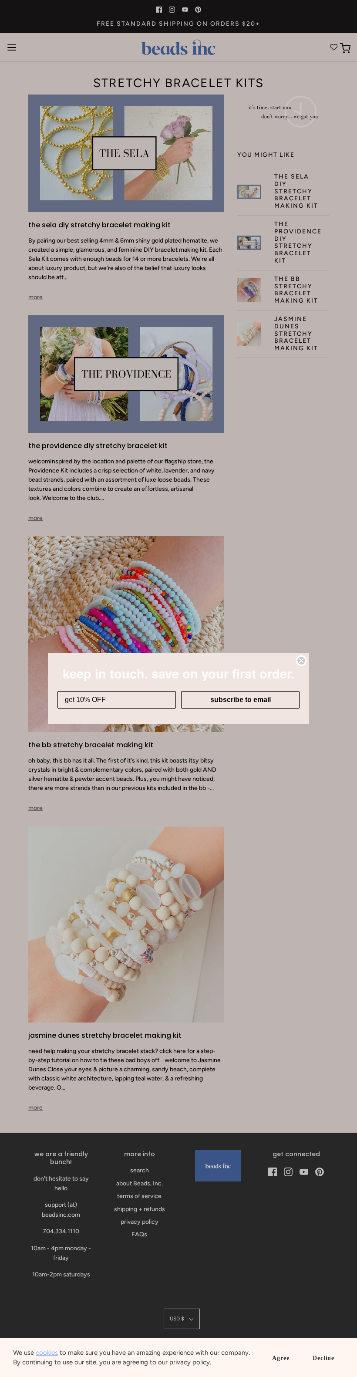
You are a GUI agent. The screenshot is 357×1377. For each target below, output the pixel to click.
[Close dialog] (301, 660)
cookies (47, 1353)
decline (323, 1358)
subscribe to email (240, 699)
